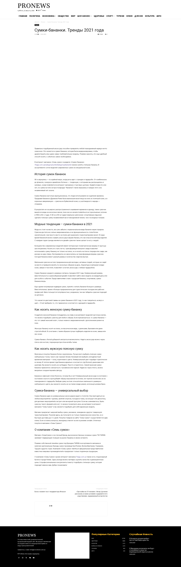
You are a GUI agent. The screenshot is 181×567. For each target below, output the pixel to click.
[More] (56, 39)
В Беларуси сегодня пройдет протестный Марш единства (139, 539)
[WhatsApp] (51, 39)
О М (38, 34)
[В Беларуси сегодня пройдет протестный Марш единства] (160, 540)
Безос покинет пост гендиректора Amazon (50, 492)
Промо (43, 22)
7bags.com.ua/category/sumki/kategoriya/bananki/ (53, 165)
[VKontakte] (30, 557)
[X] (41, 39)
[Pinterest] (46, 39)
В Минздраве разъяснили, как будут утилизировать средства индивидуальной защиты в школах (141, 550)
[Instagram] (22, 557)
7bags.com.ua (81, 457)
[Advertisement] (115, 6)
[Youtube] (33, 557)
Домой (37, 22)
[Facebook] (37, 39)
